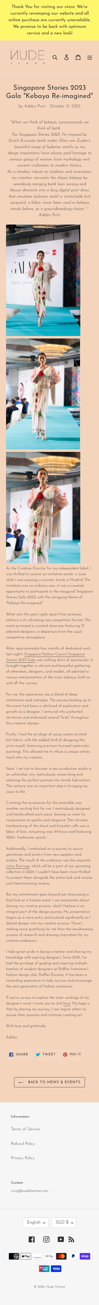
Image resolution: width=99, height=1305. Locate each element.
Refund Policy (23, 1144)
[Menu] (89, 57)
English (33, 1222)
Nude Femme (55, 1286)
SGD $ (62, 1222)
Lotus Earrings (18, 866)
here (66, 1003)
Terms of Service (25, 1129)
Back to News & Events (54, 1082)
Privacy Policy (23, 1158)
